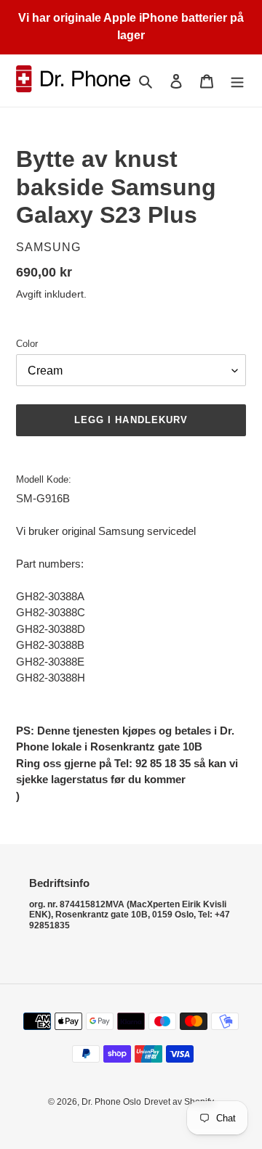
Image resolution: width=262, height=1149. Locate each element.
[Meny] (237, 81)
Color (27, 343)
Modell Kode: (43, 479)
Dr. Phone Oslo (111, 1102)
